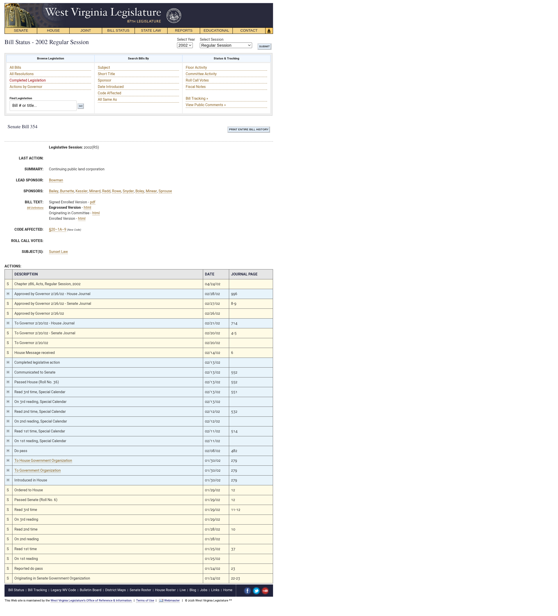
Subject (104, 67)
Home (227, 590)
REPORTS (184, 30)
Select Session (211, 39)
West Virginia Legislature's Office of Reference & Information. (91, 600)
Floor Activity (196, 67)
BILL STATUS (118, 30)
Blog (192, 590)
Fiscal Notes (196, 87)
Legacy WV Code (63, 590)
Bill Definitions (35, 207)
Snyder (128, 191)
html (87, 207)
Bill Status (16, 590)
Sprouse (165, 191)
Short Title (106, 74)
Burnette (67, 191)
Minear (151, 191)
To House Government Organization (43, 460)
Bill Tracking (37, 590)
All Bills (15, 67)
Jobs (203, 590)
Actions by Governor (26, 87)
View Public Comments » (206, 105)
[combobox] (43, 105)
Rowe (116, 191)
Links (215, 590)
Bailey (53, 191)
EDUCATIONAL (216, 30)
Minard (95, 191)
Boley (139, 191)
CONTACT (248, 30)
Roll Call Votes (197, 80)
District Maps (115, 590)
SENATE (21, 30)
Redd (106, 191)
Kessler (82, 191)
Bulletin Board (90, 590)
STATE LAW (151, 30)
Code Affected (109, 93)
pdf (92, 202)
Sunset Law (58, 252)
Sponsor (104, 80)
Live (183, 590)
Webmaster (172, 600)
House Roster (165, 590)
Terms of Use (145, 600)
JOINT (86, 30)
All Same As (107, 99)
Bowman (56, 180)
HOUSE (53, 30)
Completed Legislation (28, 80)
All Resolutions (22, 74)
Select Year (186, 39)
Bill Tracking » (197, 98)
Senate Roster (140, 590)
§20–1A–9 (57, 229)
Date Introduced (111, 87)
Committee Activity (201, 74)
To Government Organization (37, 470)
